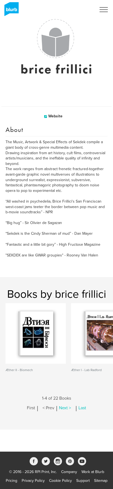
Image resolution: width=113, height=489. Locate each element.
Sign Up (82, 9)
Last (82, 408)
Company (69, 471)
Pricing (11, 480)
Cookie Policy (60, 480)
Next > (65, 408)
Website (55, 116)
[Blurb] (10, 11)
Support (83, 480)
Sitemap (101, 480)
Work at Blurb (92, 471)
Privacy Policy (33, 480)
